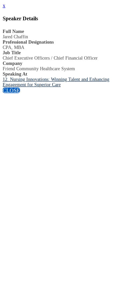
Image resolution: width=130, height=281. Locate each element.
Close (11, 90)
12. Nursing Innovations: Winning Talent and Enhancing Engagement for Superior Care (56, 82)
